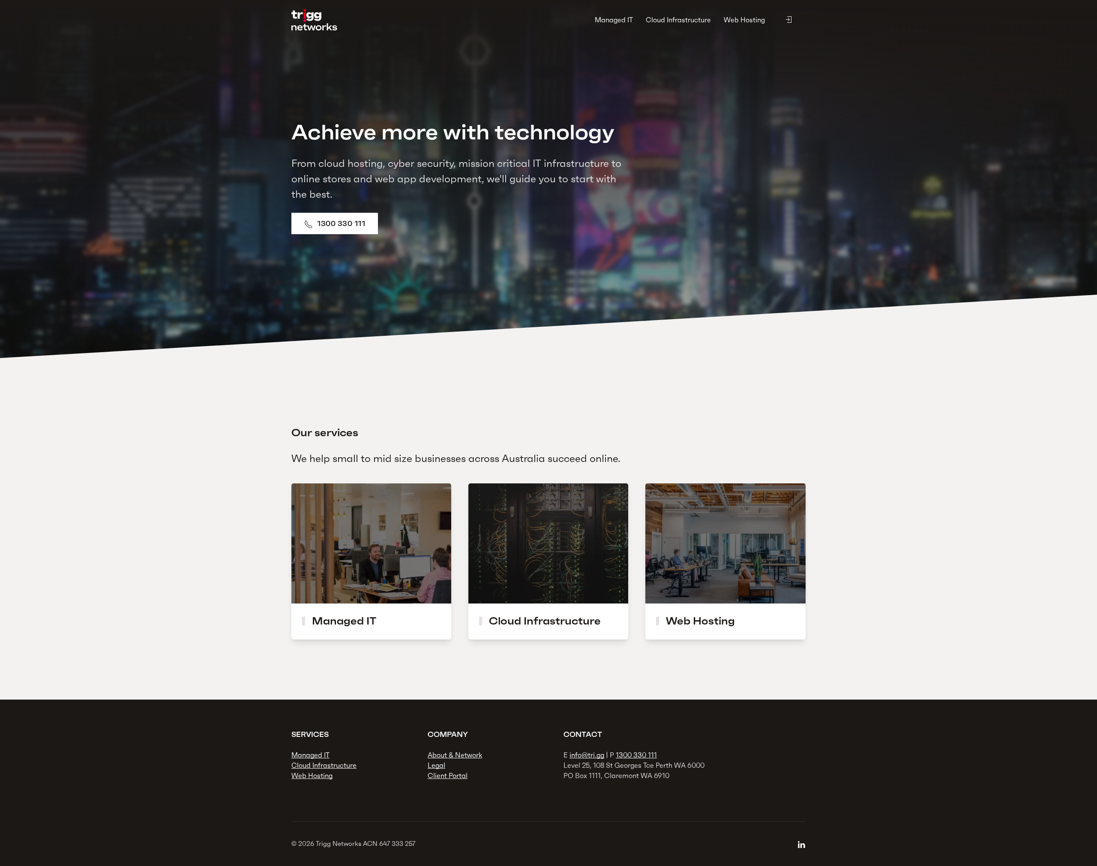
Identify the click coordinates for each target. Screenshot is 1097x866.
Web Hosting (744, 19)
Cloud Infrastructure (678, 19)
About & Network (455, 755)
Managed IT (614, 19)
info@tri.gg (586, 755)
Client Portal (448, 775)
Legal (436, 765)
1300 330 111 (341, 223)
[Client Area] (788, 19)
